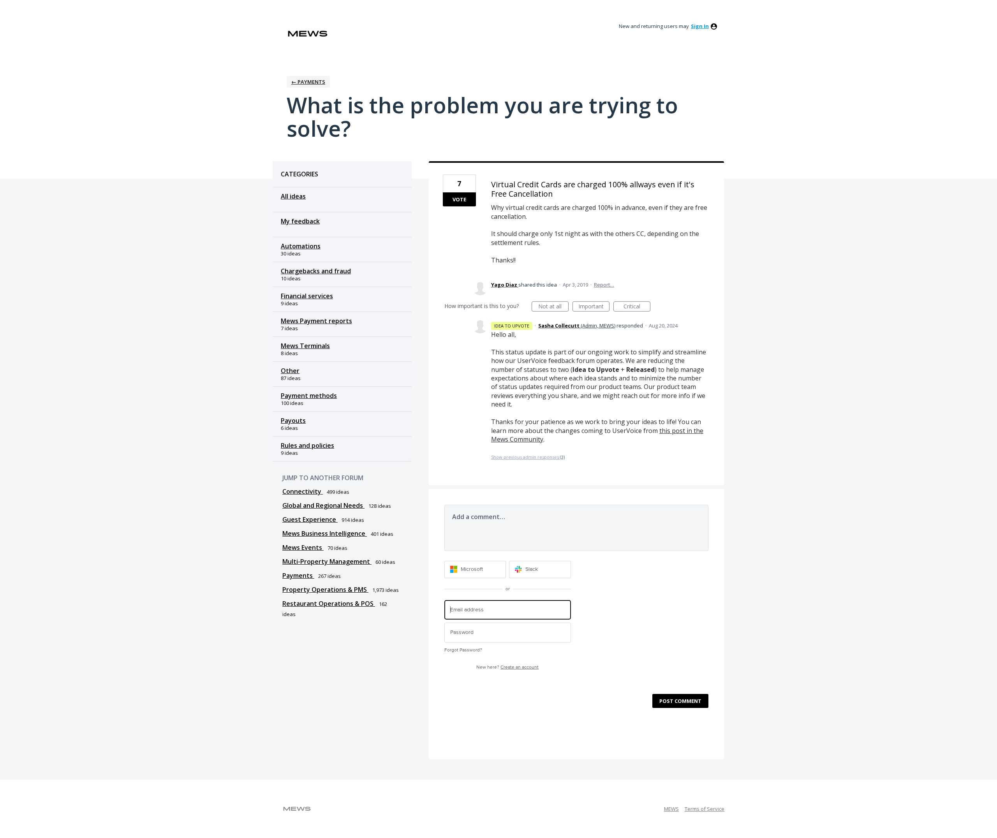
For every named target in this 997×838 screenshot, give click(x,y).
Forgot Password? (463, 650)
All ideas (293, 196)
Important (593, 307)
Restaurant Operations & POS (328, 603)
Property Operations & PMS (325, 589)
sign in (700, 26)
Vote (459, 199)
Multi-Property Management (327, 561)
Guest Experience (310, 519)
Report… (604, 284)
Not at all (553, 307)
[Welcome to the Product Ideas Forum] (308, 33)
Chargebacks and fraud (316, 271)
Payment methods (309, 395)
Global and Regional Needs (323, 505)
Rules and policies (307, 445)
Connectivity (302, 491)
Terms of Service (704, 808)
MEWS (671, 808)
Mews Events (303, 547)
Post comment (680, 700)
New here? (507, 667)
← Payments (308, 81)
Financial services (307, 296)
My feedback (300, 221)
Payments (298, 575)
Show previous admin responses (528, 457)
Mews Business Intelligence (324, 533)
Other (290, 370)
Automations (301, 246)
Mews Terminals (305, 346)
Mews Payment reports (316, 321)
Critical (637, 307)
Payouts (293, 420)
